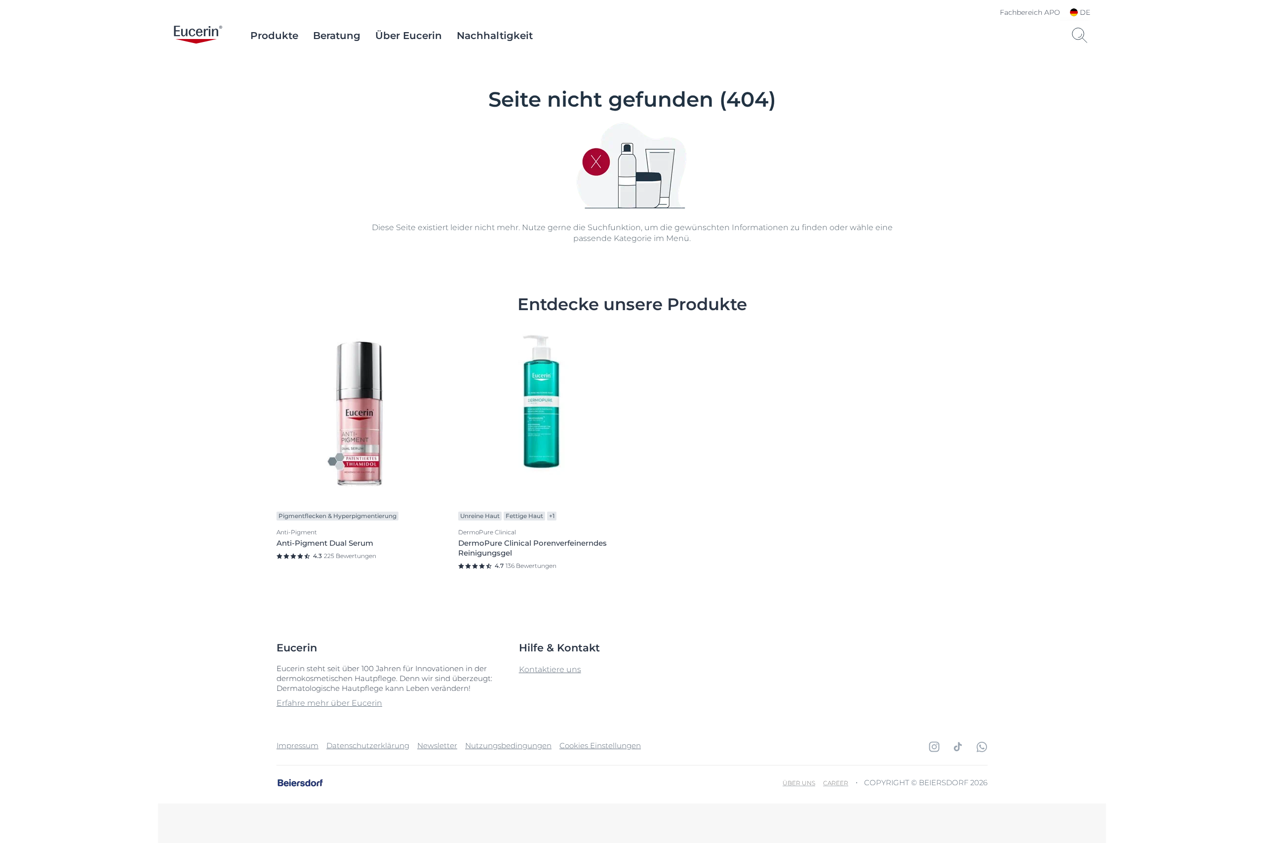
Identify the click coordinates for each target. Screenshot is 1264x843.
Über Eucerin (408, 35)
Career (835, 783)
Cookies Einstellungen (600, 745)
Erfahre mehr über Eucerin (329, 703)
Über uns (799, 783)
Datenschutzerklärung (367, 745)
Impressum (297, 745)
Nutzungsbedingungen (508, 745)
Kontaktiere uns (550, 669)
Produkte (274, 35)
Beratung (336, 35)
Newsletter (437, 745)
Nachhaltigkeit (495, 35)
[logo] (198, 35)
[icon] (934, 747)
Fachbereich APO (1030, 12)
